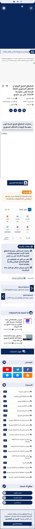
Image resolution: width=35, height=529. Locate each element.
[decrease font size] (19, 110)
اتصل (6, 237)
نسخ (27, 238)
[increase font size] (11, 110)
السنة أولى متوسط (18, 58)
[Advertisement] (17, 31)
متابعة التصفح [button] (17, 524)
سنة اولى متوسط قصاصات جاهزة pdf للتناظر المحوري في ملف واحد (13, 338)
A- (12, 238)
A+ (20, 238)
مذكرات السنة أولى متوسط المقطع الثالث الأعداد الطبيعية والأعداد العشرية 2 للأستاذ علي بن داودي (16, 253)
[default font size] (15, 110)
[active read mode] (24, 110)
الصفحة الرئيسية (29, 58)
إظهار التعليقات (15, 351)
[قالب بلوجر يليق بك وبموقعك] (31, 526)
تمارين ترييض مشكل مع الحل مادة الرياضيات (16, 269)
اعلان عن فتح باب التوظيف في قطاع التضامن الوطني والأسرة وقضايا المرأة (18, 261)
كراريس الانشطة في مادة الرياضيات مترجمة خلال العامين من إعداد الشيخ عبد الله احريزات (13, 323)
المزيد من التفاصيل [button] (12, 519)
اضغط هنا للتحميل (16, 183)
